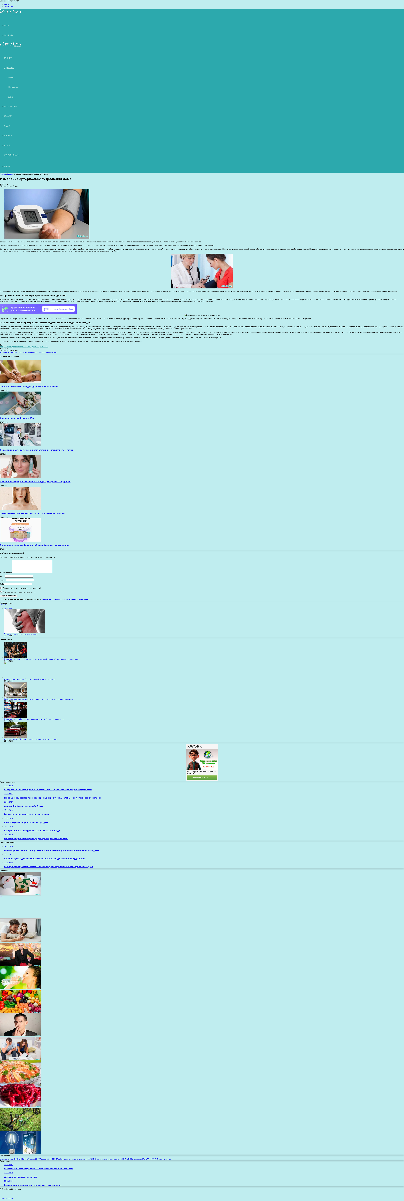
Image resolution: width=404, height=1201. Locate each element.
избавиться (62, 1159)
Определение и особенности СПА (17, 418)
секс (161, 1159)
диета (38, 1159)
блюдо (11, 1159)
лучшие (69, 1159)
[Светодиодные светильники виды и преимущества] (20, 1154)
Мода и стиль (10, 106)
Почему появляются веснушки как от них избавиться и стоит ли (32, 513)
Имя (2, 576)
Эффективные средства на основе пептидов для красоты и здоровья (35, 481)
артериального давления (10, 347)
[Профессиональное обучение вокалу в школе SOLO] (20, 918)
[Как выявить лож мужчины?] (20, 1036)
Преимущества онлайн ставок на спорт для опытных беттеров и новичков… (34, 719)
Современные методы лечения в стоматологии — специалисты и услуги (36, 450)
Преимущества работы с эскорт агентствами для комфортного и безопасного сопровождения (41, 659)
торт (164, 1159)
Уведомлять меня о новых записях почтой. (19, 592)
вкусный (18, 1159)
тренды (168, 1159)
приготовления (138, 1159)
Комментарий (6, 573)
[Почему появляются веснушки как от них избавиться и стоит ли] (20, 509)
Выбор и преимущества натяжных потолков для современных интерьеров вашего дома (38, 699)
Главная (3, 174)
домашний (45, 1159)
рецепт (147, 1158)
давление (35, 347)
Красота (8, 116)
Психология (13, 87)
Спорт (10, 97)
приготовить (126, 1158)
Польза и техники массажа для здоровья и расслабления (29, 386)
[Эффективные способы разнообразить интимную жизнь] (20, 941)
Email (2, 580)
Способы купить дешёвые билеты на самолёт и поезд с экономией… (31, 679)
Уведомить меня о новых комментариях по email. (22, 588)
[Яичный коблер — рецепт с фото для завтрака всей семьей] (20, 1083)
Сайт (2, 584)
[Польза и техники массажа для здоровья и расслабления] (20, 382)
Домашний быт (11, 155)
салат (155, 1158)
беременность (4, 1159)
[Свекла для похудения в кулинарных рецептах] (20, 1107)
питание (104, 1159)
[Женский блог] (11, 14)
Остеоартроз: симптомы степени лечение (20, 634)
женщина (53, 1159)
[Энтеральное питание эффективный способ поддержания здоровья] (20, 541)
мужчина (92, 1159)
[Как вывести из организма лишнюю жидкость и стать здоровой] (20, 989)
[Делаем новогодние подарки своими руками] (20, 894)
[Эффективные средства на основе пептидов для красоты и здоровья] (20, 477)
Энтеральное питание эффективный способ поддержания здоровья (34, 545)
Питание (8, 135)
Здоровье (9, 68)
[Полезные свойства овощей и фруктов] (20, 1012)
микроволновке (77, 1159)
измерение (44, 347)
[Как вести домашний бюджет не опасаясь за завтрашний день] (20, 1059)
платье (109, 1159)
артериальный (25, 347)
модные (84, 1159)
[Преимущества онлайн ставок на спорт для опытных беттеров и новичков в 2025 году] (15, 717)
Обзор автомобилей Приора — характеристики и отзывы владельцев (31, 739)
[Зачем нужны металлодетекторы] (20, 1130)
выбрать (25, 1159)
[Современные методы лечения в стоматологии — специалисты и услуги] (20, 446)
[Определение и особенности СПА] (20, 414)
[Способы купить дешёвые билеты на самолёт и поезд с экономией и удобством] (15, 677)
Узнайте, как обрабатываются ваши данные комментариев (65, 599)
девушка (32, 1159)
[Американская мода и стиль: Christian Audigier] (20, 965)
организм (99, 1159)
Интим (10, 77)
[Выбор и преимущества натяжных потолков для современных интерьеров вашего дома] (15, 697)
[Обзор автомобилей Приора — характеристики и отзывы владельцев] (15, 737)
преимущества (115, 1159)
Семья (7, 145)
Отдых (7, 126)
